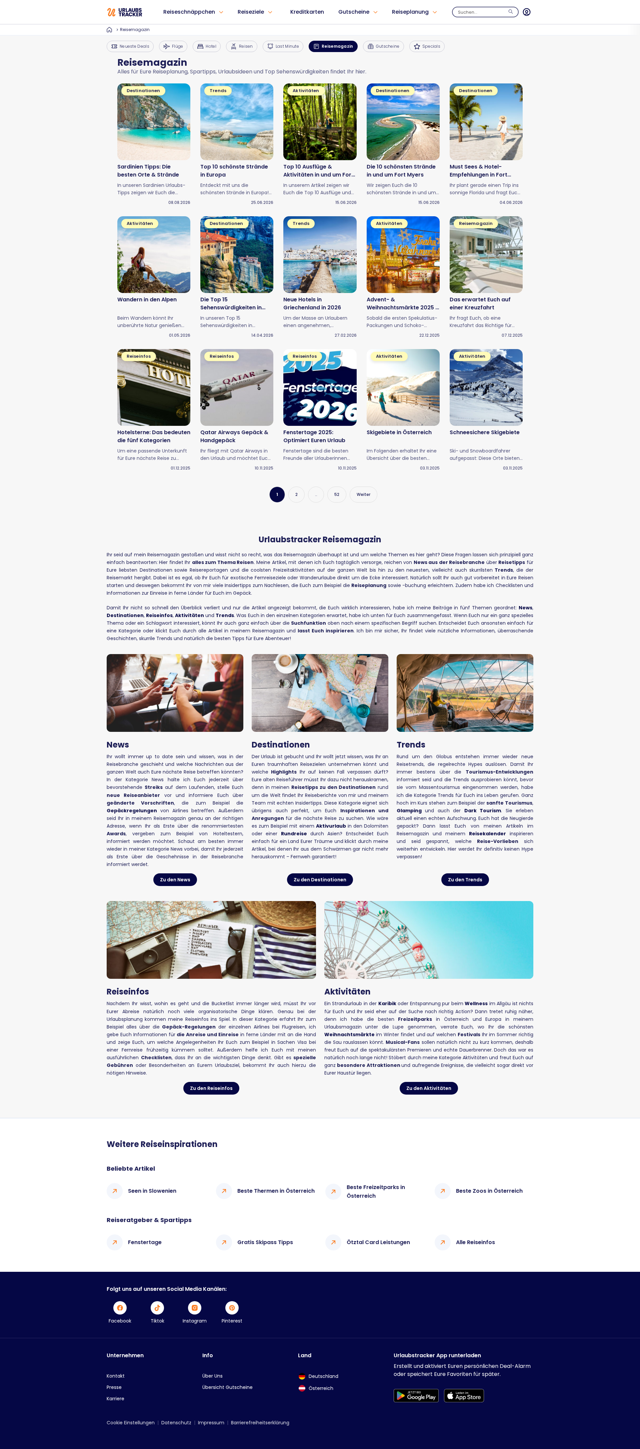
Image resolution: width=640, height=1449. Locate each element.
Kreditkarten (307, 12)
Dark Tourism (482, 810)
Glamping (409, 810)
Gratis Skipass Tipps (265, 1242)
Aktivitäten (189, 615)
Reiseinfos (159, 615)
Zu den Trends (465, 879)
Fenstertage (145, 1242)
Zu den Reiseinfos (211, 1088)
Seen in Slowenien (152, 1191)
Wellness (476, 1003)
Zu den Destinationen (320, 879)
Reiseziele (251, 12)
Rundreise (294, 833)
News (525, 607)
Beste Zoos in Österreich (489, 1191)
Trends (225, 615)
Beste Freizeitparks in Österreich (376, 1191)
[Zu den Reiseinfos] (211, 940)
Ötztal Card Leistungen (378, 1242)
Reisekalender (487, 833)
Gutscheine (353, 12)
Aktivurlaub (331, 826)
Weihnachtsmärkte (349, 1034)
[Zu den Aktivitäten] (429, 940)
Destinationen (125, 615)
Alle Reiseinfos (475, 1242)
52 (336, 494)
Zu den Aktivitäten (428, 1088)
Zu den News (175, 879)
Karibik (387, 1003)
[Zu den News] (175, 693)
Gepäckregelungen (132, 810)
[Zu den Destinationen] (320, 693)
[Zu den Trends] (465, 693)
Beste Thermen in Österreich (276, 1191)
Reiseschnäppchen (189, 12)
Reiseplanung (410, 12)
